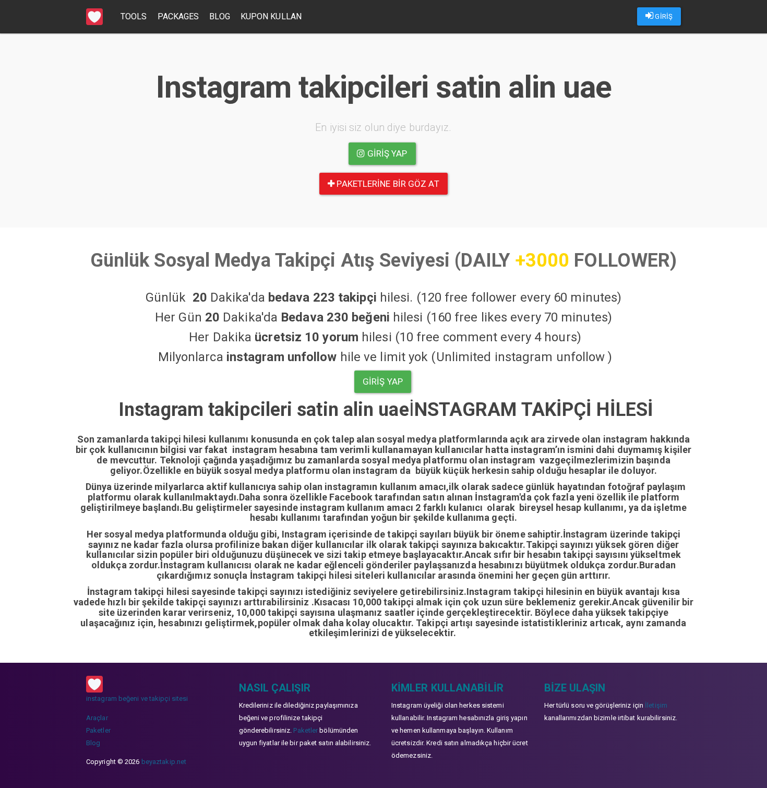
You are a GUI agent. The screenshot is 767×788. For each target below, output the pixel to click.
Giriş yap (386, 153)
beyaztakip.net (163, 762)
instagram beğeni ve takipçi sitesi (137, 698)
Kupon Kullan (271, 16)
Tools (134, 16)
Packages (178, 16)
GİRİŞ (663, 16)
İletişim (656, 705)
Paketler (98, 730)
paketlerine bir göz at (386, 183)
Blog (219, 16)
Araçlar (97, 718)
